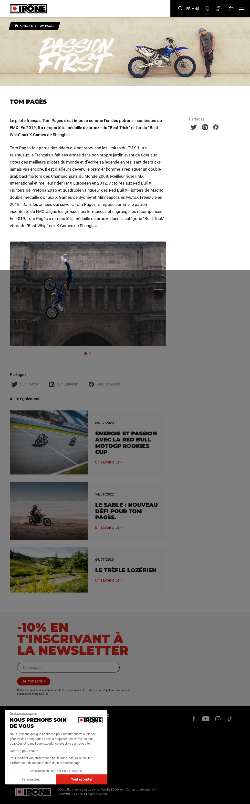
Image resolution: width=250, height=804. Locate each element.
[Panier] (231, 8)
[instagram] (218, 719)
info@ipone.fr (147, 789)
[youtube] (206, 719)
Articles (26, 26)
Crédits (105, 789)
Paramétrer (30, 779)
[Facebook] (194, 719)
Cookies (118, 789)
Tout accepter (82, 779)
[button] (7, 799)
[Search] (180, 8)
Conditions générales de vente (79, 789)
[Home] (16, 26)
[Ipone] (33, 792)
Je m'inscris (32, 681)
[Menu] (241, 8)
